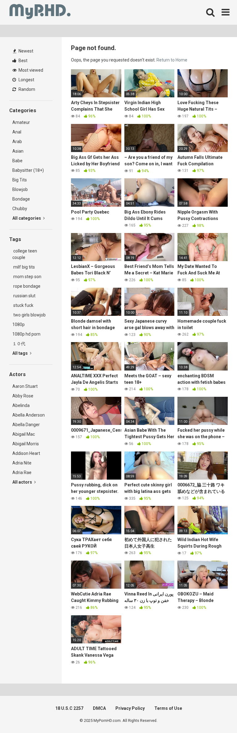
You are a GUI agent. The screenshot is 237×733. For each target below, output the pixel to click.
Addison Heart (26, 453)
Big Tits (19, 179)
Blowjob (20, 189)
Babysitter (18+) (28, 170)
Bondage (21, 199)
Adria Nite (21, 462)
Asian (17, 151)
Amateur (21, 122)
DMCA (99, 708)
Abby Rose (22, 395)
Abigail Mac (23, 434)
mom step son (26, 276)
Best (22, 60)
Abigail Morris (25, 443)
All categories (27, 218)
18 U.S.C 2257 (69, 708)
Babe (17, 160)
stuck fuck (22, 305)
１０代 (18, 343)
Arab (17, 141)
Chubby (19, 208)
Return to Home (171, 59)
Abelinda (21, 405)
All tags (20, 353)
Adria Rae (21, 472)
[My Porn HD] (40, 12)
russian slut (23, 295)
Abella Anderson (28, 415)
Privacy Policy (130, 708)
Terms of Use (168, 708)
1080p (18, 324)
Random (26, 89)
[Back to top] (216, 714)
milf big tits (23, 267)
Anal (16, 131)
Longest (26, 79)
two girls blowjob (29, 314)
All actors (22, 482)
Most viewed (30, 70)
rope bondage (26, 286)
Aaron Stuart (25, 386)
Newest (25, 51)
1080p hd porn (26, 334)
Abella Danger (26, 424)
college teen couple (24, 254)
